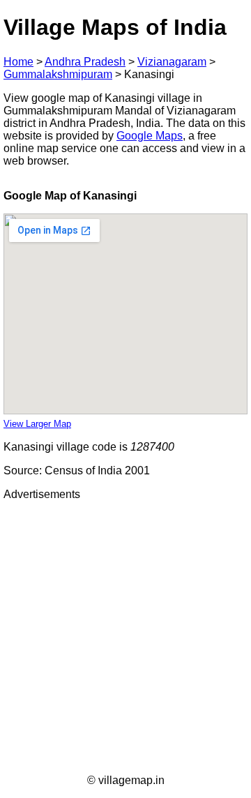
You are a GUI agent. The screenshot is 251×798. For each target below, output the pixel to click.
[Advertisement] (125, 637)
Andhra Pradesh (85, 62)
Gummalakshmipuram (57, 74)
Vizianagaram (171, 62)
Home (18, 62)
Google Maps (149, 136)
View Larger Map (37, 424)
